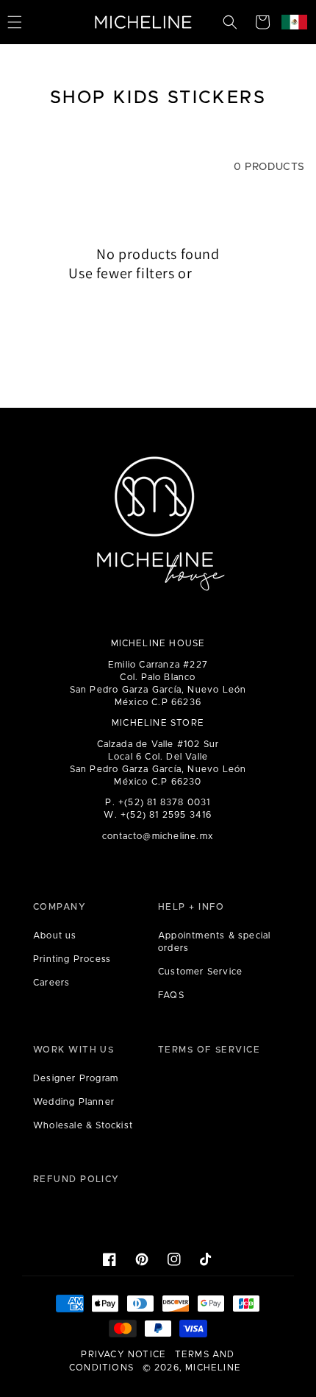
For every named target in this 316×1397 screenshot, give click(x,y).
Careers (51, 982)
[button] (230, 22)
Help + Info (191, 906)
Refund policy (76, 1179)
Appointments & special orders (214, 941)
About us (55, 935)
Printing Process (72, 959)
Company (59, 906)
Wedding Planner (74, 1101)
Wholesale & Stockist (83, 1125)
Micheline (213, 1367)
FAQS (171, 995)
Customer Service (200, 971)
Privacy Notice (123, 1354)
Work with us (73, 1049)
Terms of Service (209, 1049)
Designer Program (75, 1078)
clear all (221, 273)
